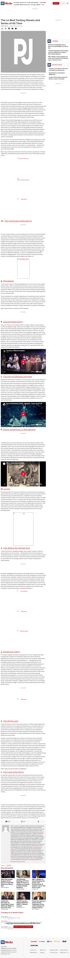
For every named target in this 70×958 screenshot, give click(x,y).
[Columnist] (6, 828)
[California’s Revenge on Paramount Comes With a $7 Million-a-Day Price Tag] (8, 895)
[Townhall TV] (43, 2)
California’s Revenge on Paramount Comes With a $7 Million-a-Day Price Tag (7, 904)
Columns (16, 4)
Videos (38, 4)
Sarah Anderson (5, 887)
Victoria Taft (35, 889)
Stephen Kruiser (20, 889)
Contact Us (33, 950)
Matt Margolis (35, 909)
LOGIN (63, 3)
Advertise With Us (54, 950)
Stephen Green (4, 909)
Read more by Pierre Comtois (18, 861)
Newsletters (33, 952)
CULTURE (9, 865)
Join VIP (56, 3)
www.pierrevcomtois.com (36, 859)
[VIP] (43, 5)
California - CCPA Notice (64, 952)
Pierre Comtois (4, 26)
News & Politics (25, 4)
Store (28, 2)
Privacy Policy (64, 950)
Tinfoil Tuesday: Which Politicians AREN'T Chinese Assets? (22, 903)
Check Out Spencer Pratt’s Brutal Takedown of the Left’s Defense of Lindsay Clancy (39, 904)
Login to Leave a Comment (23, 926)
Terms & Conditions (54, 952)
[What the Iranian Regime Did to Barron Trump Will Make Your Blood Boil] (8, 874)
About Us (42, 950)
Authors (16, 2)
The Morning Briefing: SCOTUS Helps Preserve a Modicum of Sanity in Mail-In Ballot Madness (22, 883)
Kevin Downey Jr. (20, 907)
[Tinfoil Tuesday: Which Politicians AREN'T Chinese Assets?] (23, 895)
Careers (42, 952)
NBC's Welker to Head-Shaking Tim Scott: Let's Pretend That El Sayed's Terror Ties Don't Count (38, 883)
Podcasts (23, 2)
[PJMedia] (6, 3)
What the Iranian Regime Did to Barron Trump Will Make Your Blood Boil (7, 883)
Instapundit (35, 2)
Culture (33, 4)
